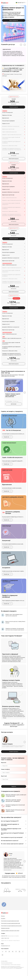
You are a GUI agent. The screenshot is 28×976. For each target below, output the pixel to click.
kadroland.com (18, 968)
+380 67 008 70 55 (5, 938)
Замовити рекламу (5, 928)
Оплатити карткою (13, 107)
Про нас (3, 916)
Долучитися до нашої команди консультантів (11, 925)
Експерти (3, 918)
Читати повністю (7, 869)
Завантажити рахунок (14, 158)
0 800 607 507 (10, 935)
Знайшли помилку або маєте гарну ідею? (10, 930)
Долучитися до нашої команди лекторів (10, 920)
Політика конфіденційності (6, 962)
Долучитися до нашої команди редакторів (10, 923)
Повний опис (6, 436)
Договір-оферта (4, 961)
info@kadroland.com (5, 945)
